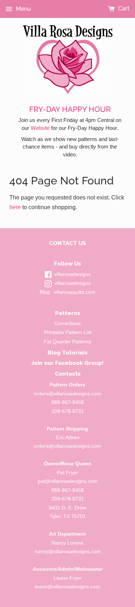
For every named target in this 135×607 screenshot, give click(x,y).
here (15, 207)
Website (40, 128)
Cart (123, 8)
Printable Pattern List (67, 332)
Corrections (67, 323)
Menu (22, 8)
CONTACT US (67, 243)
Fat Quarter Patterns (67, 341)
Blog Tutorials (67, 352)
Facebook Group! (79, 362)
